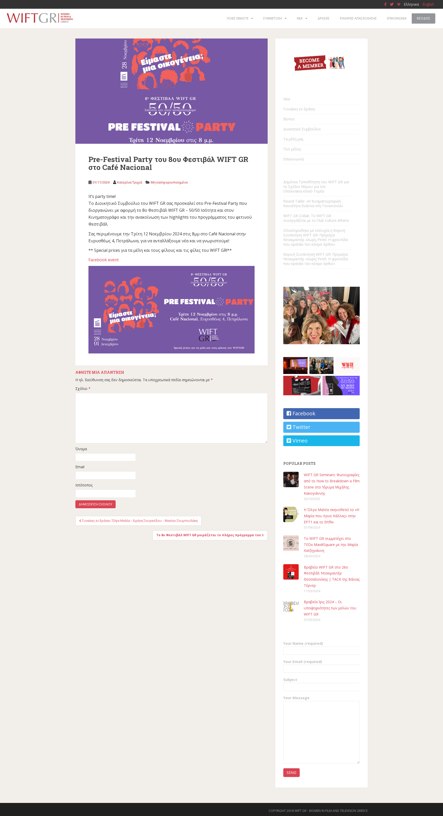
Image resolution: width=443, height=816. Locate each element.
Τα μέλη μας (293, 139)
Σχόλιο (82, 388)
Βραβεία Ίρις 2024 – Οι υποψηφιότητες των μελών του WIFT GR (330, 608)
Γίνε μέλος (292, 149)
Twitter (300, 427)
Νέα (286, 99)
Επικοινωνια (397, 18)
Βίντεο (289, 119)
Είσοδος (423, 18)
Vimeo (299, 440)
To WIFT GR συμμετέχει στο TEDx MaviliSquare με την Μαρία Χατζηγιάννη (331, 544)
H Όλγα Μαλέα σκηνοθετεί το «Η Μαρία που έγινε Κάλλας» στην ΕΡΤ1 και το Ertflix (331, 515)
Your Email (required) (302, 661)
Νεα (300, 18)
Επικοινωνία (293, 159)
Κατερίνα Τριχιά (129, 182)
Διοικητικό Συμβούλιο (302, 129)
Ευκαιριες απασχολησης (358, 18)
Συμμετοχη (272, 18)
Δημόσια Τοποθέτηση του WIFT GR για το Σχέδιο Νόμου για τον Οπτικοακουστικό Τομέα (316, 186)
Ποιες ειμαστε (237, 18)
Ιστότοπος (84, 485)
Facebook (303, 413)
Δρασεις (324, 18)
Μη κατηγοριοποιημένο (169, 182)
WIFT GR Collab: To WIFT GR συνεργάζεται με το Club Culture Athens (316, 218)
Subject (290, 679)
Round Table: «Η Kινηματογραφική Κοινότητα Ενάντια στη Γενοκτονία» (313, 203)
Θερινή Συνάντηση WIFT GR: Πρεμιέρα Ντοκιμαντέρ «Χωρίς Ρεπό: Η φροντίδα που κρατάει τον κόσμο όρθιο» (315, 259)
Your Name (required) (303, 643)
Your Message (296, 697)
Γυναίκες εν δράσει (299, 109)
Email (79, 466)
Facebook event (103, 260)
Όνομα (81, 448)
